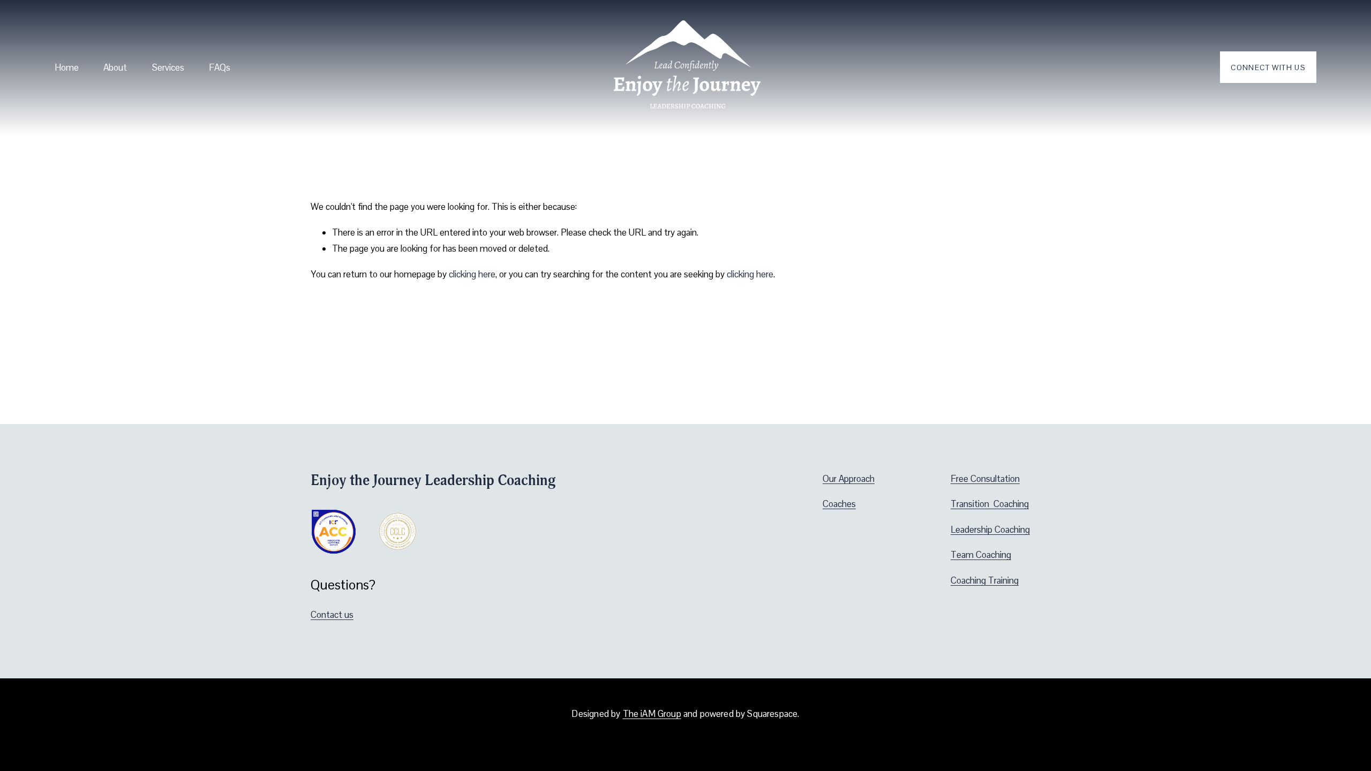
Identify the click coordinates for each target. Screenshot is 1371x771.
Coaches (839, 504)
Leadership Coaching (990, 529)
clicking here (472, 274)
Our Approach (849, 479)
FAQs (219, 67)
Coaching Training (985, 580)
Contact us (332, 615)
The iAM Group (652, 714)
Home (67, 67)
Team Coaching (981, 555)
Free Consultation (985, 479)
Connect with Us (1268, 67)
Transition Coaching (990, 504)
